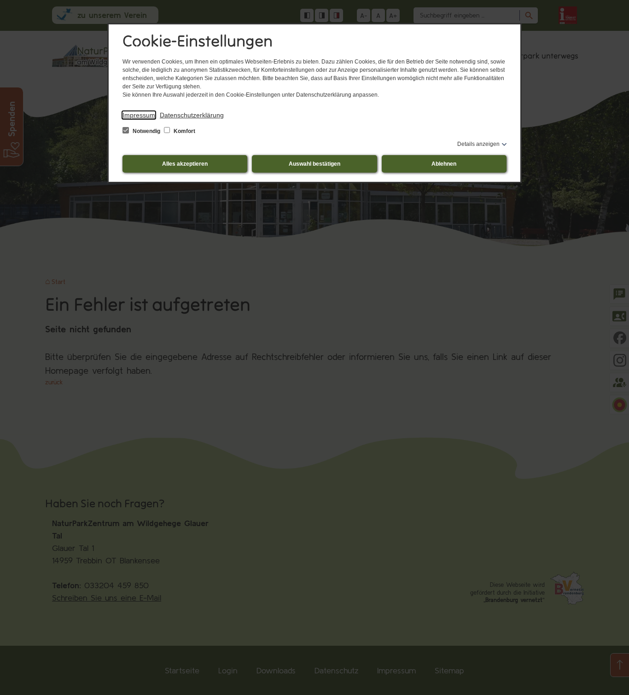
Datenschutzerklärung (192, 115)
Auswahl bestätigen (314, 164)
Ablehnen (443, 164)
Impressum (138, 115)
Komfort (183, 131)
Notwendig (146, 131)
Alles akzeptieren (185, 164)
